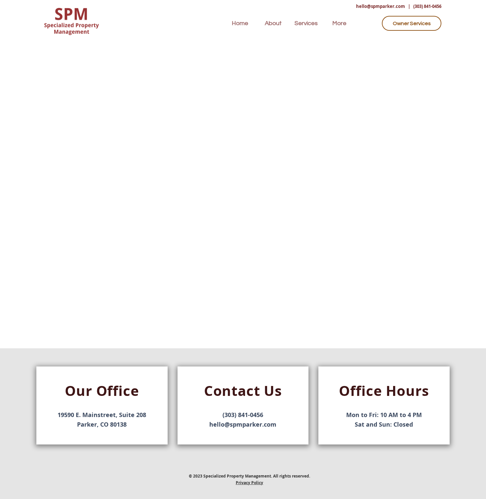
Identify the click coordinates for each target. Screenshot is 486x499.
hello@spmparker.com (380, 6)
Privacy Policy (249, 482)
